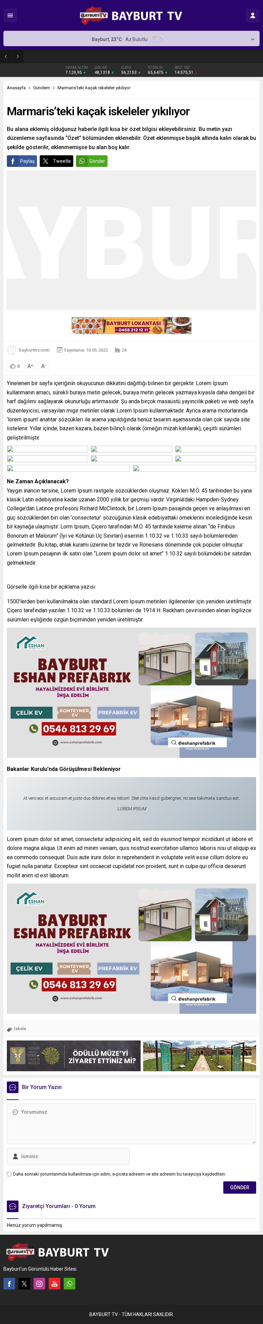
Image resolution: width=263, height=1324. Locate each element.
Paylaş (27, 161)
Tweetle (62, 161)
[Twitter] (24, 1283)
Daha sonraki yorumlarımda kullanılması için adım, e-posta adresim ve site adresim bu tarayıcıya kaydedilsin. (119, 1174)
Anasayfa (16, 87)
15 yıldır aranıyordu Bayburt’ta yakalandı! (79, 56)
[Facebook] (9, 1283)
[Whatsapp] (69, 1283)
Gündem (41, 87)
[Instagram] (39, 1283)
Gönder (97, 161)
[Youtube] (54, 1283)
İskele (20, 1028)
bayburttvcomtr (34, 350)
